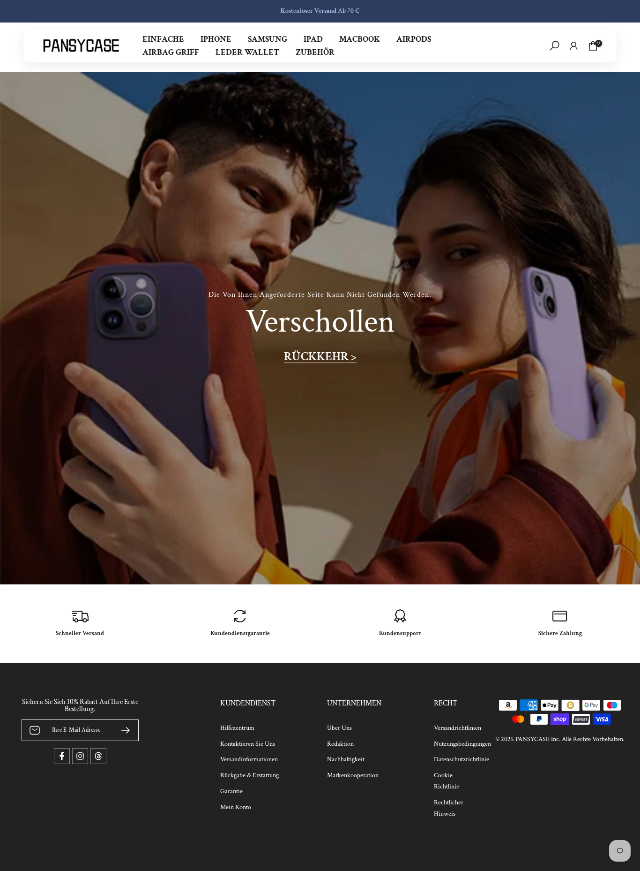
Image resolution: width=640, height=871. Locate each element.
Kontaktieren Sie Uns (247, 744)
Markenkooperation (353, 775)
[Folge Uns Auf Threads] (98, 756)
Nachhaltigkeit (346, 759)
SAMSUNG (267, 39)
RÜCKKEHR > (320, 356)
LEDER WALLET (247, 52)
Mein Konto (235, 807)
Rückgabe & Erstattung (249, 775)
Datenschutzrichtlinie (461, 759)
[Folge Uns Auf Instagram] (80, 756)
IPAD (313, 39)
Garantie (231, 791)
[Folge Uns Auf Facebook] (62, 756)
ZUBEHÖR (315, 52)
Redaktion (340, 744)
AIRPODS (413, 39)
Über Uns (339, 728)
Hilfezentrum (237, 728)
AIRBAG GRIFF (170, 52)
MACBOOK (359, 39)
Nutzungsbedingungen (462, 744)
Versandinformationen (249, 759)
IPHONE (216, 39)
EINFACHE (163, 39)
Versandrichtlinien (457, 728)
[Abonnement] (121, 730)
